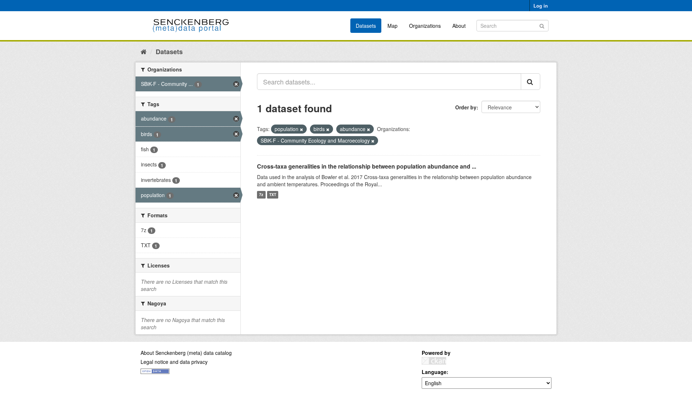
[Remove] (301, 129)
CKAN (434, 361)
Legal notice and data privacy (174, 361)
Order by (465, 107)
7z (261, 194)
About (459, 25)
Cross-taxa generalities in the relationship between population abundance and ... (366, 166)
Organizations (425, 25)
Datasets (366, 25)
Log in (540, 5)
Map (392, 25)
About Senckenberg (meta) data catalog (186, 352)
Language (434, 371)
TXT (272, 194)
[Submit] (542, 25)
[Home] (144, 51)
